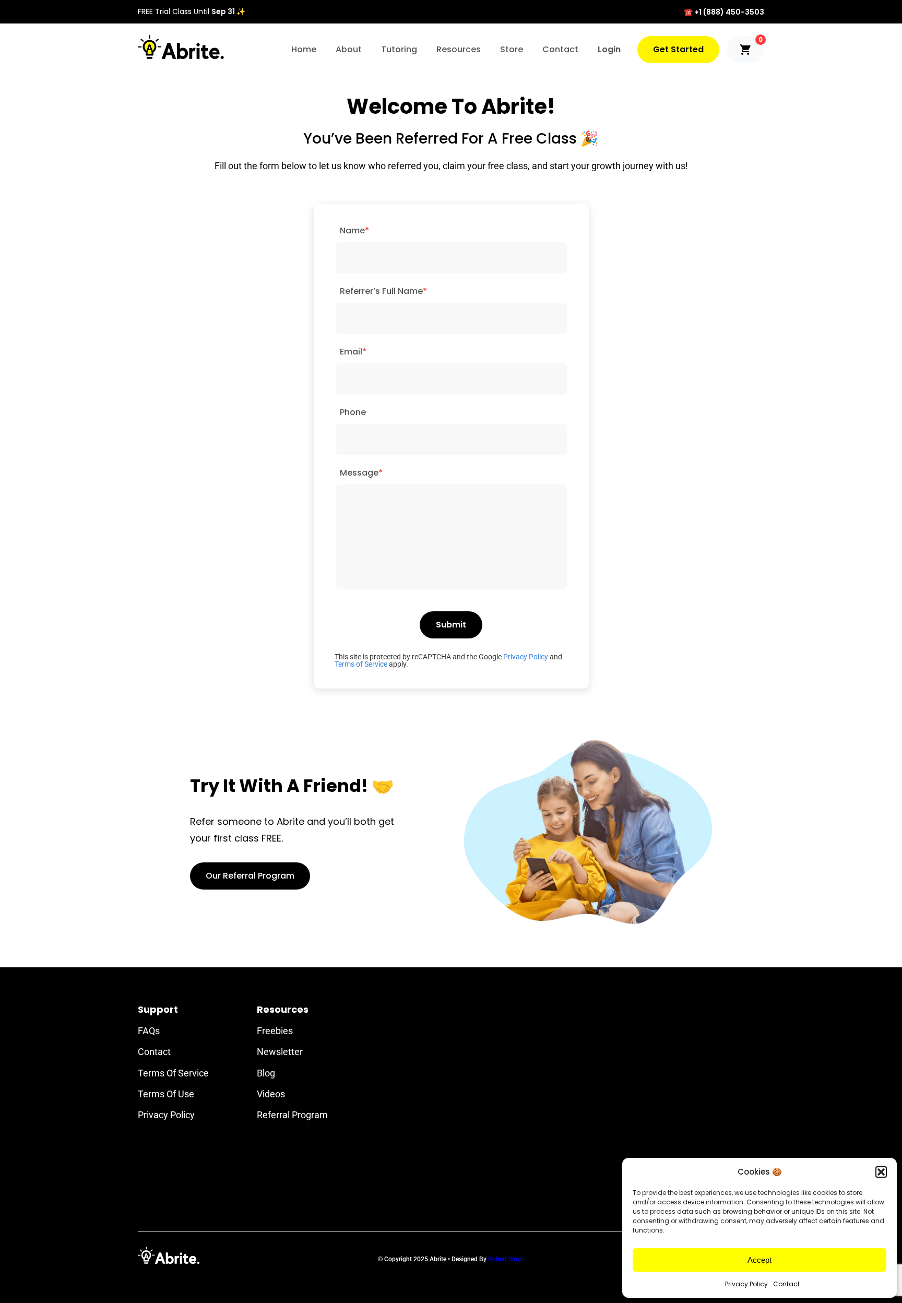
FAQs (149, 1030)
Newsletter (280, 1051)
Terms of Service (361, 664)
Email (353, 352)
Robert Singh (506, 1259)
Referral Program (292, 1114)
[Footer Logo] (168, 1255)
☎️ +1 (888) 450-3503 (724, 12)
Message (361, 473)
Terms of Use (166, 1093)
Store (511, 49)
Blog (266, 1073)
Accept (759, 1259)
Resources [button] (458, 49)
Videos (271, 1093)
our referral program (250, 876)
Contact (786, 1284)
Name (354, 230)
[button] (881, 1172)
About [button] (349, 49)
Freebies (275, 1030)
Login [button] (609, 49)
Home (303, 49)
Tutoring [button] (399, 49)
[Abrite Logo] (181, 47)
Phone (353, 412)
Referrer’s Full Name (383, 291)
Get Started (678, 49)
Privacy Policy (746, 1284)
